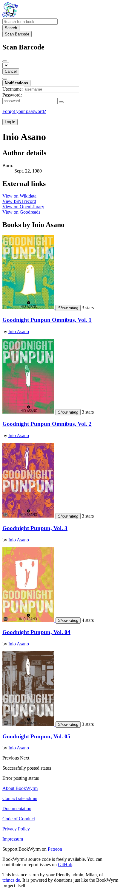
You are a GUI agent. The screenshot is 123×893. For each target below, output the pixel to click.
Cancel (11, 71)
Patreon (55, 849)
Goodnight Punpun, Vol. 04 (36, 632)
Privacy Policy (16, 828)
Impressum (12, 838)
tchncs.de (11, 880)
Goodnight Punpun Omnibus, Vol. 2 (47, 424)
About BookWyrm (20, 788)
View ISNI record (19, 201)
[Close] (4, 61)
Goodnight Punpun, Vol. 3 (34, 528)
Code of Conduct (18, 818)
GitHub (65, 864)
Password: (12, 94)
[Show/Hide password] (61, 102)
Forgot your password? (24, 111)
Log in (10, 122)
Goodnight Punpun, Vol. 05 (36, 736)
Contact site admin (19, 798)
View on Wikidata (19, 195)
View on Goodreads (21, 212)
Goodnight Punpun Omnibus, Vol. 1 (47, 320)
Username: (12, 88)
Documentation (16, 808)
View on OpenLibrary (23, 206)
